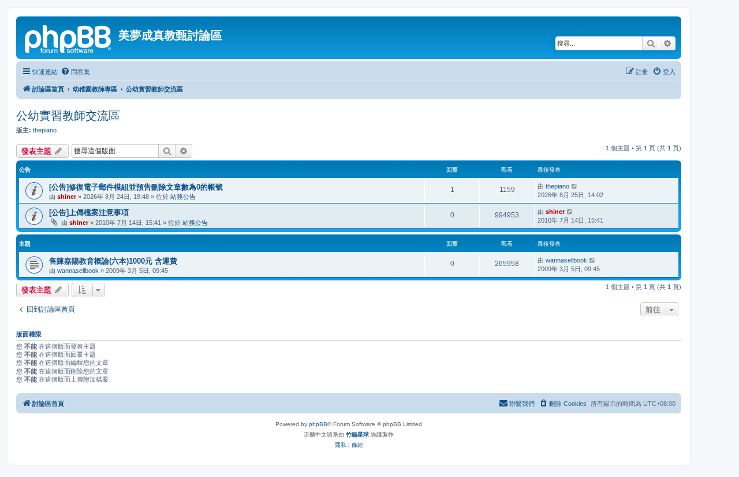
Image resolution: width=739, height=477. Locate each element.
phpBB (318, 424)
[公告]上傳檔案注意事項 (89, 212)
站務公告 (183, 196)
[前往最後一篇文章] (574, 186)
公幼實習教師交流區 (68, 115)
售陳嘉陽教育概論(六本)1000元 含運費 (113, 261)
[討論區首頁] (68, 37)
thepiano (45, 130)
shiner (66, 196)
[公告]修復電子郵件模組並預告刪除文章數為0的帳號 (136, 187)
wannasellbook (78, 270)
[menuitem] (75, 72)
